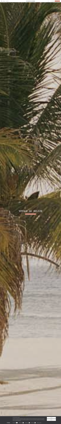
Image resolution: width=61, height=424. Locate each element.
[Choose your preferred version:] (48, 1)
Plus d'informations (18, 420)
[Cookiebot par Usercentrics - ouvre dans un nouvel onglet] (8, 422)
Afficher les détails (39, 422)
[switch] (23, 422)
